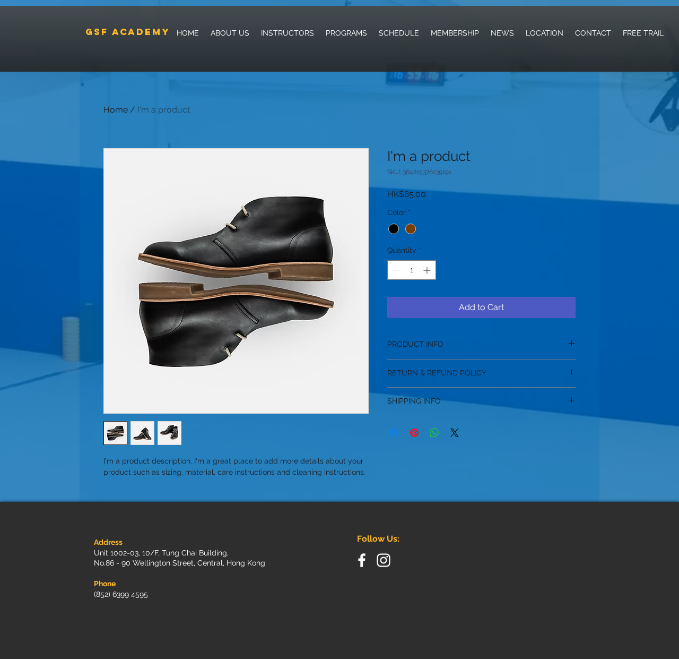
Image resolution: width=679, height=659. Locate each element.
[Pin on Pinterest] (414, 432)
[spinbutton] (411, 270)
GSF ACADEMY (127, 32)
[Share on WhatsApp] (434, 432)
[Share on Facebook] (394, 432)
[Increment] (427, 270)
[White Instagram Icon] (384, 560)
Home (115, 110)
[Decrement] (395, 270)
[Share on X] (454, 432)
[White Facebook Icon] (362, 560)
